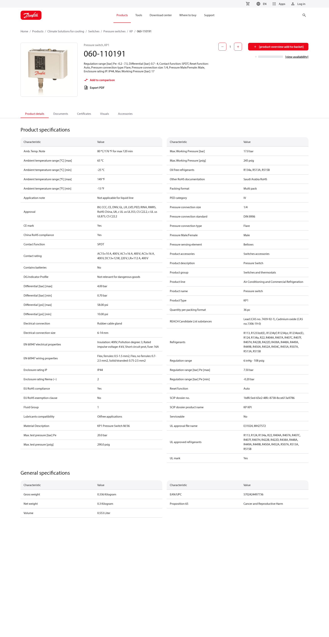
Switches (93, 31)
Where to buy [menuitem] (187, 15)
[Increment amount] (238, 47)
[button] (261, 4)
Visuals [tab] (104, 114)
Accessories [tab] (125, 114)
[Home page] (31, 15)
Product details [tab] (34, 114)
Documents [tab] (60, 114)
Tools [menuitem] (138, 15)
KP (131, 31)
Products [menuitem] (122, 15)
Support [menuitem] (209, 15)
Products (37, 31)
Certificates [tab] (84, 114)
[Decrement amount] (222, 47)
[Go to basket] (248, 4)
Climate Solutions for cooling (65, 31)
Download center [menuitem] (161, 15)
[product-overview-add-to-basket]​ (281, 47)
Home (24, 31)
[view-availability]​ (296, 57)
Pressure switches (114, 31)
